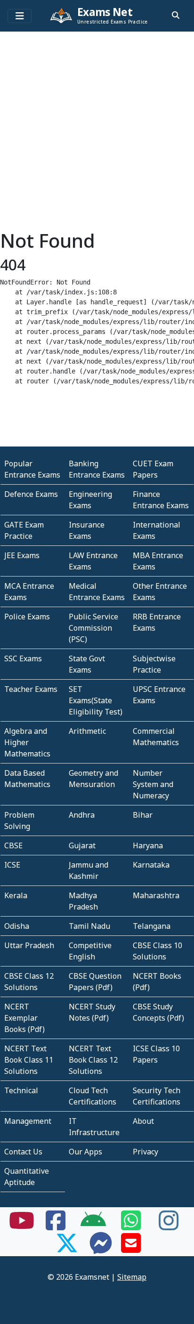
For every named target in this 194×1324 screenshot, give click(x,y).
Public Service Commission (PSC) (93, 627)
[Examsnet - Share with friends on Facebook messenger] (101, 1248)
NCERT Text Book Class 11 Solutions (28, 1059)
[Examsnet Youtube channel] (22, 1226)
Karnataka (151, 865)
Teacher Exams (30, 689)
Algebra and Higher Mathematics (27, 742)
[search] (175, 15)
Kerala (15, 895)
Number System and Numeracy (153, 784)
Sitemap (131, 1277)
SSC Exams (23, 658)
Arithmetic (87, 731)
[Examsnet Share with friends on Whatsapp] (131, 1226)
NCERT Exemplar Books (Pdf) (24, 1017)
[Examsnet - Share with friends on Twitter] (67, 1248)
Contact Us (23, 1151)
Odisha (16, 926)
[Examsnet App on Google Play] (93, 1226)
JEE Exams (22, 555)
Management (27, 1121)
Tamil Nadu (89, 926)
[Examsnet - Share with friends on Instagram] (168, 1226)
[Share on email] (131, 1248)
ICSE (12, 865)
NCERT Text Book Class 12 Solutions (93, 1059)
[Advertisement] (97, 132)
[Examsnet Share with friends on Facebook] (55, 1226)
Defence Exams (31, 494)
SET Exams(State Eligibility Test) (95, 700)
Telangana (151, 926)
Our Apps (85, 1151)
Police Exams (27, 616)
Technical (21, 1090)
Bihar (143, 815)
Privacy (145, 1151)
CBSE (13, 845)
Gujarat (82, 845)
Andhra (82, 815)
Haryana (148, 845)
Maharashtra (156, 895)
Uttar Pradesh (29, 945)
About (143, 1121)
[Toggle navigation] (20, 16)
